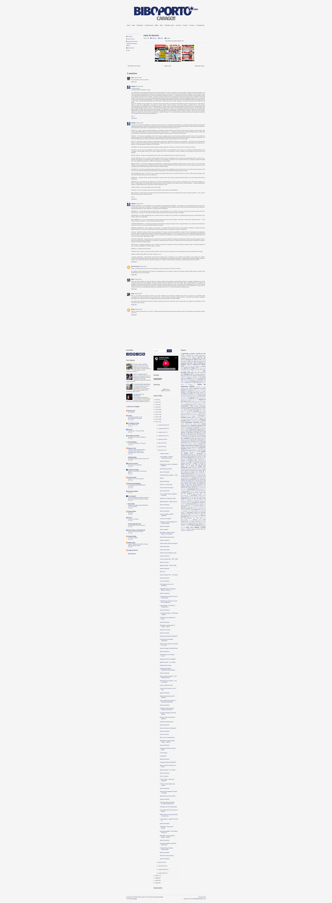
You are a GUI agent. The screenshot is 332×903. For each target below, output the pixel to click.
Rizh (205, 897)
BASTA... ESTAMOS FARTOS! (140, 374)
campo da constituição (187, 384)
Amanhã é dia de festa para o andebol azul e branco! (167, 709)
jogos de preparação (194, 427)
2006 (156, 883)
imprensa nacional (196, 425)
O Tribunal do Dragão (133, 469)
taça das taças (194, 515)
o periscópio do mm (196, 478)
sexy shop (201, 508)
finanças (194, 416)
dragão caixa (184, 399)
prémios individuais (199, 496)
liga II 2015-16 (197, 441)
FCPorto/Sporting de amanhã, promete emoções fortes (167, 803)
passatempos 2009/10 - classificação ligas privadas (167, 669)
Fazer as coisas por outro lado (135, 531)
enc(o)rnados (185, 406)
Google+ (168, 38)
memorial (200, 444)
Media (156, 25)
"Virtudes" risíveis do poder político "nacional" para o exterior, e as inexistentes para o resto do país (136, 451)
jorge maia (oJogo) (192, 428)
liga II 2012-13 (194, 440)
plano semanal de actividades (199, 490)
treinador (183, 524)
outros (201, 486)
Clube (133, 25)
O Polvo (130, 415)
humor (194, 423)
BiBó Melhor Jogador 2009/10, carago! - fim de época (167, 533)
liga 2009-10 (190, 432)
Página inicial (167, 66)
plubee (192, 492)
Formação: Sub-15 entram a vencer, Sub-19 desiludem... (168, 601)
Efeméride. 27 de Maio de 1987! (167, 498)
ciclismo (202, 389)
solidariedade (203, 509)
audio (182, 381)
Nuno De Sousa (135, 266)
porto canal (199, 493)
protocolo (182, 499)
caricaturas (198, 386)
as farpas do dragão (196, 375)
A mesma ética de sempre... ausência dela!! (167, 848)
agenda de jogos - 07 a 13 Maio (168, 770)
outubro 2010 (161, 432)
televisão (195, 519)
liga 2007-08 (198, 431)
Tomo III (130, 517)
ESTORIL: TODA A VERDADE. (140, 364)
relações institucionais (200, 501)
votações (183, 530)
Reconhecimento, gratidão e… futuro (169, 475)
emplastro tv (200, 404)
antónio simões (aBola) (188, 371)
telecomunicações (184, 519)
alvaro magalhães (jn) (201, 369)
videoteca (183, 529)
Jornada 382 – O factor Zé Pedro (136, 430)
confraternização (201, 395)
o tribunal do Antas (188, 482)
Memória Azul (131, 410)
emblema (194, 404)
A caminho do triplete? (165, 518)
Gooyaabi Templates (158, 897)
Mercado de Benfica (133, 491)
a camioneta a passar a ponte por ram (193, 353)
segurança (201, 506)
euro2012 (194, 413)
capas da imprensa (132, 41)
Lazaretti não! (163, 756)
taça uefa (199, 518)
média (194, 444)
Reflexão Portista (132, 457)
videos (196, 527)
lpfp (202, 442)
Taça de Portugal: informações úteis (169, 648)
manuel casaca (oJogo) (186, 444)
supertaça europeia (198, 513)
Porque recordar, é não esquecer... (168, 728)
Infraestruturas (149, 25)
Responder (134, 81)
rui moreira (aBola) (198, 505)
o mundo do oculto (199, 473)
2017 (156, 404)
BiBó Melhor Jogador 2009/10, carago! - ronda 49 (167, 836)
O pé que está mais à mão (134, 523)
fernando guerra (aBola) (196, 414)
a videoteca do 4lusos (198, 364)
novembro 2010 (162, 428)
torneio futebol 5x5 (193, 522)
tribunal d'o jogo (193, 524)
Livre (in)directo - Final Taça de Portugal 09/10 (167, 606)
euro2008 (187, 413)
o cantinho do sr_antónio (193, 459)
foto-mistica (198, 417)
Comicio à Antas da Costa (166, 685)
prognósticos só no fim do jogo (191, 498)
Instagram (134, 354)
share (182, 509)
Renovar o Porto (132, 448)
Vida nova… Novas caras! (166, 484)
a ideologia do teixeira (191, 360)
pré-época (194, 495)
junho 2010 (161, 446)
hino (191, 420)
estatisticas (196, 411)
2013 (156, 414)
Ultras (161, 25)
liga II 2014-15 (188, 441)
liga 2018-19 (197, 436)
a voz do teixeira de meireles (192, 366)
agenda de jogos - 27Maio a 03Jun (168, 501)
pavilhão (201, 489)
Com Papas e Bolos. (133, 537)
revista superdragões (186, 505)
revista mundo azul (200, 503)
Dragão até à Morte (133, 550)
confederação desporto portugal (189, 395)
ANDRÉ (161, 478)
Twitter (161, 38)
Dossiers (185, 25)
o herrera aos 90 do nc (197, 467)
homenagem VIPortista (192, 422)
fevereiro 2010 (162, 869)
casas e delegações (194, 388)
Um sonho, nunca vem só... (166, 508)
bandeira (186, 381)
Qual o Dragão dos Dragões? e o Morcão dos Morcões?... (168, 701)
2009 (156, 875)
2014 (156, 412)
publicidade (189, 499)
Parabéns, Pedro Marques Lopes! (168, 553)
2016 (156, 407)
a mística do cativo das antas (194, 361)
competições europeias (187, 393)
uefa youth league (196, 525)
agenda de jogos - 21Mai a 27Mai (168, 565)
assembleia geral (190, 379)
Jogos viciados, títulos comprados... (169, 543)
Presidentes (140, 25)
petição (188, 490)
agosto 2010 (161, 439)
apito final (203, 372)
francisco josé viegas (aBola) (190, 419)
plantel (184, 492)
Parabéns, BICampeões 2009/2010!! (168, 636)
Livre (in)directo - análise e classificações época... (166, 457)
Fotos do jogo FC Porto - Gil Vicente (137, 443)
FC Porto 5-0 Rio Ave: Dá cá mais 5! (136, 525)
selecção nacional (185, 508)
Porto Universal (132, 496)
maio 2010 (161, 450)
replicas (189, 502)
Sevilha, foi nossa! (164, 562)
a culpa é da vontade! (133, 519)
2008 (156, 878)
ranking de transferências (187, 501)
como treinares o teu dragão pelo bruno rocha (193, 391)
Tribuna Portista (132, 511)
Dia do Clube (131, 503)
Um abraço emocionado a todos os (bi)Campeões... (169, 597)
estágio (188, 411)
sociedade (194, 509)
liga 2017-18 (188, 436)
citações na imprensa (186, 391)
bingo (182, 382)
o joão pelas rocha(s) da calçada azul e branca (193, 469)
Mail (140, 354)
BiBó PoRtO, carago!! (140, 897)
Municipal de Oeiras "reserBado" (168, 659)
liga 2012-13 (193, 433)
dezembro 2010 (162, 425)
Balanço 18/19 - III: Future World (136, 478)
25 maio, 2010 (138, 77)
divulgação (191, 398)
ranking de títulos (198, 499)
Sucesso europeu (164, 453)
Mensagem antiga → (200, 66)
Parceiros (192, 25)
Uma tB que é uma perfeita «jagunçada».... (166, 640)
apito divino (194, 372)
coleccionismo (197, 391)
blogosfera (188, 382)
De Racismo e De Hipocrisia (135, 465)
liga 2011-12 (184, 433)
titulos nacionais (195, 521)
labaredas (192, 429)
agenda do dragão (189, 368)
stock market (194, 511)
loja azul (196, 442)
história (203, 421)
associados (200, 379)
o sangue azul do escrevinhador (193, 478)
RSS (143, 354)
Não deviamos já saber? (166, 469)
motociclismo (193, 448)
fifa (188, 416)
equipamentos (195, 409)
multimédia (197, 450)
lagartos (199, 429)
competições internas (201, 393)
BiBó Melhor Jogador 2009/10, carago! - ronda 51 (167, 626)
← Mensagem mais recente (133, 66)
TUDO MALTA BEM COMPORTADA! (141, 384)
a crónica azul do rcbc (198, 358)
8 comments (131, 48)
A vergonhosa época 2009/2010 (168, 762)
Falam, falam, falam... (165, 549)
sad (182, 507)
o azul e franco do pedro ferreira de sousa (193, 455)
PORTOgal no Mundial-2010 (166, 721)
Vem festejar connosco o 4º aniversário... (167, 585)
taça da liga (184, 515)
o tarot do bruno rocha (200, 480)
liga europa (198, 438)
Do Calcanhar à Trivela (133, 423)
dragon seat (197, 402)
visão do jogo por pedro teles (195, 529)
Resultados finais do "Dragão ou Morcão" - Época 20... (168, 589)
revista (182, 503)
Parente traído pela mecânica (167, 537)
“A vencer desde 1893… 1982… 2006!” (169, 559)
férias (187, 414)
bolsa (203, 382)
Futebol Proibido (132, 536)
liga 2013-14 (202, 433)
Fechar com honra (164, 734)
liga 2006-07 (189, 431)
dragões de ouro (195, 401)
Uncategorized (200, 25)
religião (183, 502)
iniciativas (183, 427)
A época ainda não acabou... (167, 487)
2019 (156, 399)
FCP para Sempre (132, 442)
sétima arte (194, 508)
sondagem (185, 511)
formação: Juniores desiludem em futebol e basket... (168, 522)
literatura (190, 442)
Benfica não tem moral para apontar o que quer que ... (169, 815)
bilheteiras (201, 381)
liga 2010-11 (200, 432)
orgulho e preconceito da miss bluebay (191, 485)
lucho (132, 77)
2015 (156, 409)
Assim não (162, 571)
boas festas (196, 382)
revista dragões (190, 503)
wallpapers (189, 530)
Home (128, 25)
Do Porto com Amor (133, 463)
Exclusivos (178, 25)
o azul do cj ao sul (195, 454)
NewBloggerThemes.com (199, 898)
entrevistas (186, 409)
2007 (156, 880)
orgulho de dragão (197, 483)
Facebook (154, 38)
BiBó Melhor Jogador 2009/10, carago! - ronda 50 (167, 741)
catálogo (191, 389)
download (201, 398)
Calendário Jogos (169, 25)
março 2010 (161, 866)
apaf (198, 371)
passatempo (191, 489)
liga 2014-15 (186, 435)
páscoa (184, 489)
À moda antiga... (164, 752)
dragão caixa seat (193, 399)
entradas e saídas (201, 407)
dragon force (188, 402)
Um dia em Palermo (164, 581)
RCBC (132, 279)
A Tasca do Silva (132, 477)
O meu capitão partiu (133, 424)
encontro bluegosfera (200, 406)
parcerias (203, 487)
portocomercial (184, 495)
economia (187, 404)
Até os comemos (164, 776)
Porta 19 (130, 429)
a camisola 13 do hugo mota (193, 355)
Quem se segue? (164, 529)
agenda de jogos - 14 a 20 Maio (168, 662)
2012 (156, 416)
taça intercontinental (186, 518)
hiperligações (196, 420)
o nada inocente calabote (187, 475)
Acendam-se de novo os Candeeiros (137, 437)
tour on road (201, 522)
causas (196, 389)
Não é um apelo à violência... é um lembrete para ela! (168, 677)
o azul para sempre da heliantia (193, 457)
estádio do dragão (194, 410)
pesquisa (183, 490)
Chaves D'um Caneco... (165, 629)
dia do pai (193, 396)
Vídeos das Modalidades (134, 483)
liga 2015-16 (195, 435)
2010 (156, 421)
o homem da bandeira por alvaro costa (190, 469)
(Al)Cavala (130, 512)
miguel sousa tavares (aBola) (190, 445)
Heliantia (133, 86)
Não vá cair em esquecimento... (167, 737)
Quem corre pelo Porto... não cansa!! (169, 575)
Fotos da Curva (132, 553)
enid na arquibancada (188, 407)
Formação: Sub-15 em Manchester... (169, 806)
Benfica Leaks (131, 542)
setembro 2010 (162, 435)
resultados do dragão (197, 502)
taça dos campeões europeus (196, 517)
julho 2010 (161, 443)
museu (187, 451)
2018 (156, 402)
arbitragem (186, 374)
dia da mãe (186, 396)
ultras (187, 527)
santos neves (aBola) (192, 506)
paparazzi (196, 487)
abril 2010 (160, 862)
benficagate (193, 381)
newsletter (193, 451)
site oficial (187, 509)
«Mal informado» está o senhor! (168, 796)
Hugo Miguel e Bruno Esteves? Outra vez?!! (138, 458)
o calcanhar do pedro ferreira (194, 459)
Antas (132, 293)
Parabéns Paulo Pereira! (165, 665)
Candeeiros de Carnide (133, 435)
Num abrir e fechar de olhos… (167, 855)
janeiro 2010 (161, 873)
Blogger (135, 898)
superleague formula (192, 512)
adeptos (203, 366)
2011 (156, 419)
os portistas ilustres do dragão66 (193, 485)
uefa (188, 525)
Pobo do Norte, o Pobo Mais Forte (136, 530)
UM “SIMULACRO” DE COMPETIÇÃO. (138, 395)
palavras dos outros (186, 487)
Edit (129, 50)
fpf (205, 417)
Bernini (133, 309)
